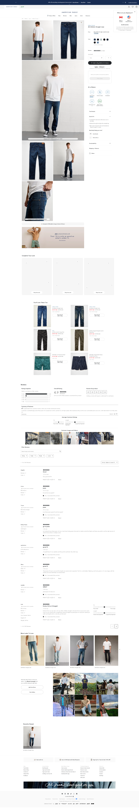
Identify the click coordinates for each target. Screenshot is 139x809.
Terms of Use (129, 29)
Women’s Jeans (83, 770)
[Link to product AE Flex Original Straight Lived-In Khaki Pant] (79, 340)
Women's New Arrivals (85, 768)
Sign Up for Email (46, 770)
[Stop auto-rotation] (125, 2)
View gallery (32, 692)
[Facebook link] (62, 794)
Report (59, 479)
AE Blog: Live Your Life (47, 773)
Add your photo (32, 687)
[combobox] (111, 462)
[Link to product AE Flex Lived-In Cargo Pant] (42, 340)
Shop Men (79, 2)
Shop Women (73, 2)
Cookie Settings (82, 798)
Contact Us (26, 771)
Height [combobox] (32, 455)
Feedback (26, 775)
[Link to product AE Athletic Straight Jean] (42, 316)
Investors (101, 771)
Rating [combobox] (23, 455)
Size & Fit (91, 116)
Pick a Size (100, 78)
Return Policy (26, 770)
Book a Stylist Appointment (67, 770)
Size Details (90, 54)
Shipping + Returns (94, 148)
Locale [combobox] (49, 455)
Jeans (76, 15)
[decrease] (106, 58)
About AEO (101, 768)
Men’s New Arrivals (84, 771)
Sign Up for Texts (46, 771)
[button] (121, 18)
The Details (92, 111)
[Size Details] (90, 133)
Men (71, 15)
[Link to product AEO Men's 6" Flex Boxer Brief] (42, 364)
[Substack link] (76, 794)
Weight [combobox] (40, 455)
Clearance (87, 15)
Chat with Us (39, 759)
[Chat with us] (90, 137)
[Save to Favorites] (81, 22)
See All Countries (125, 24)
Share (93, 153)
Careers (101, 773)
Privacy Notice (122, 29)
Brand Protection (90, 798)
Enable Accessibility (133, 2)
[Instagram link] (65, 794)
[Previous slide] (16, 2)
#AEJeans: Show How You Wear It (68, 771)
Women (65, 15)
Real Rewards (45, 768)
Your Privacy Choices (71, 798)
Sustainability (92, 143)
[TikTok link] (71, 794)
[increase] (110, 58)
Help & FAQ (26, 773)
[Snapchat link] (73, 794)
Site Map (101, 775)
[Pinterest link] (68, 794)
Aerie (81, 15)
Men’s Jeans (82, 773)
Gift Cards (82, 777)
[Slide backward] (120, 649)
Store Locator (64, 768)
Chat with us (95, 137)
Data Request (62, 798)
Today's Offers (52, 15)
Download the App (65, 773)
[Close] (134, 11)
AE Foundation (102, 770)
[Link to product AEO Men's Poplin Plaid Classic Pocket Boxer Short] (79, 364)
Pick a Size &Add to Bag (60, 315)
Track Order (26, 768)
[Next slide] (123, 2)
